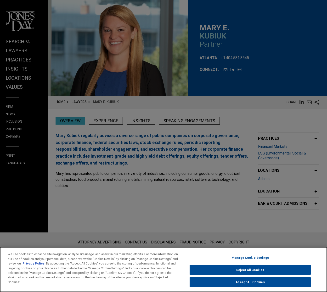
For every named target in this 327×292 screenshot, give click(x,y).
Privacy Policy (34, 263)
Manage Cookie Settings (250, 257)
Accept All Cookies (250, 282)
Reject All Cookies (250, 270)
